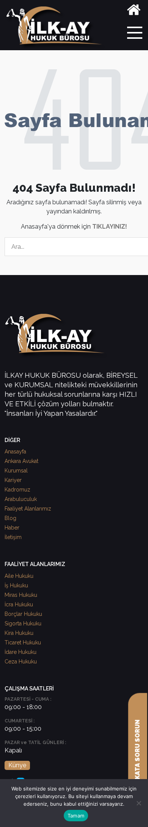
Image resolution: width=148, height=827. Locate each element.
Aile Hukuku (19, 576)
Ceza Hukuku (21, 661)
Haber (12, 528)
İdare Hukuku (20, 652)
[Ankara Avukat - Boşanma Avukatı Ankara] (57, 28)
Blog (10, 518)
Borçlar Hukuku (23, 614)
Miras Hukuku (21, 595)
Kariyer (13, 480)
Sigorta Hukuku (23, 623)
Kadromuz (17, 490)
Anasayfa (15, 451)
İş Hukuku (16, 585)
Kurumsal (16, 471)
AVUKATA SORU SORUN (137, 756)
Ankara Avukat (21, 461)
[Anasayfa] (133, 11)
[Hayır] (138, 803)
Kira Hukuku (19, 633)
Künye (17, 765)
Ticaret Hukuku (23, 642)
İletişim (13, 537)
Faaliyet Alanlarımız (28, 509)
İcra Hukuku (19, 604)
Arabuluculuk (21, 499)
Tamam (76, 816)
